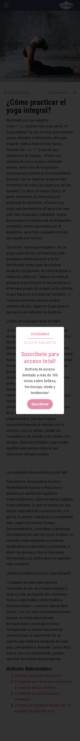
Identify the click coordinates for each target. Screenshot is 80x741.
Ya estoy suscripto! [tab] (40, 343)
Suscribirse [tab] (40, 334)
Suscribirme (40, 404)
